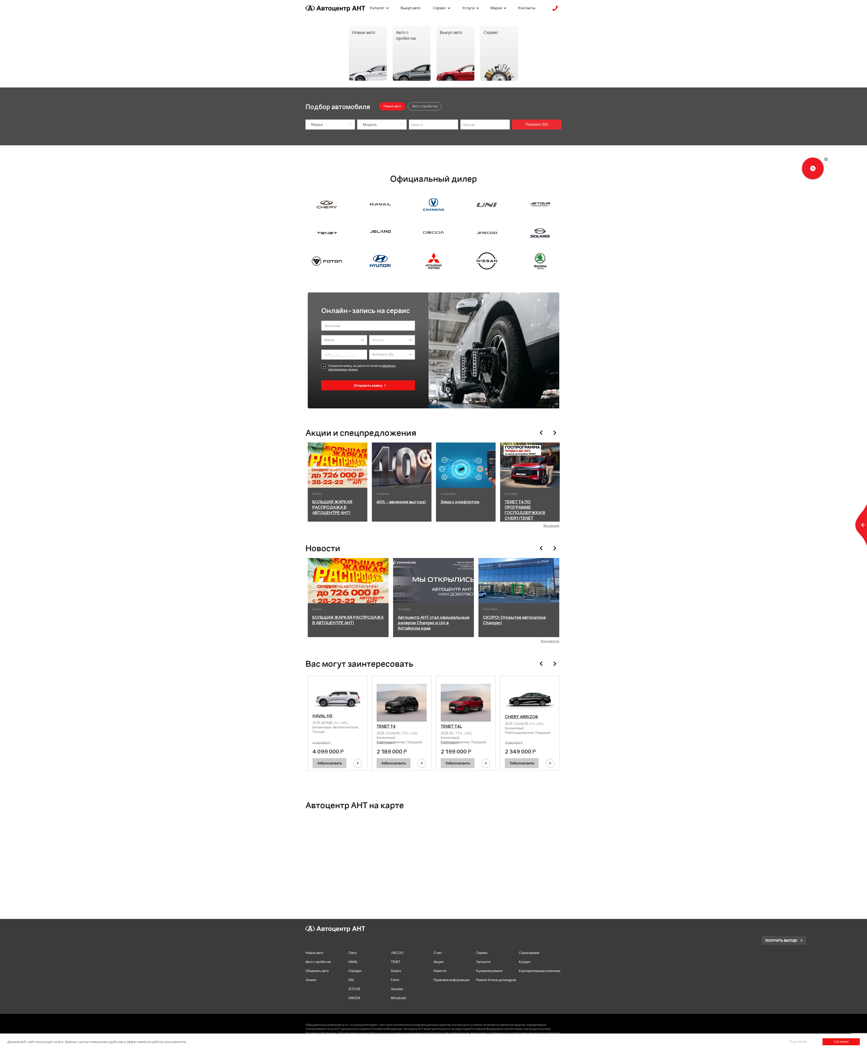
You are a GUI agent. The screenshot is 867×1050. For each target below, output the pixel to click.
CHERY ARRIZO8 (521, 716)
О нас (438, 953)
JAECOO (397, 953)
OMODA (354, 998)
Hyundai (397, 989)
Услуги (468, 8)
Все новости (550, 641)
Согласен (841, 1041)
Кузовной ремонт (489, 971)
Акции (438, 962)
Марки (496, 8)
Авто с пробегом (318, 962)
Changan (354, 971)
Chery (352, 953)
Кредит (525, 962)
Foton (395, 980)
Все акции (551, 525)
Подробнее (798, 1041)
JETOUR (354, 989)
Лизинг (311, 980)
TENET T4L (451, 726)
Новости (440, 971)
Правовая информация (451, 980)
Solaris (396, 971)
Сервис (439, 8)
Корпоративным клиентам (539, 971)
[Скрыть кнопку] (826, 159)
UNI (351, 980)
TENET (395, 962)
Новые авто (314, 953)
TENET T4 (386, 726)
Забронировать (329, 763)
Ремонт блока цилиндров (496, 980)
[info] (357, 763)
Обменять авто (317, 971)
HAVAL (353, 962)
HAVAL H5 (322, 715)
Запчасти (483, 962)
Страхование (529, 953)
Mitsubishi (398, 998)
